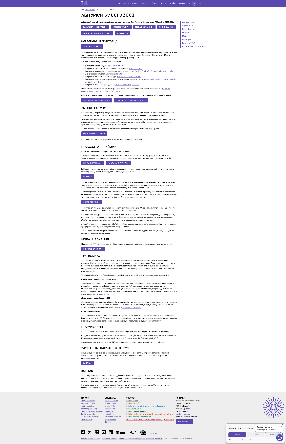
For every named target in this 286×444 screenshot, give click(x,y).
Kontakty (185, 39)
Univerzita (184, 3)
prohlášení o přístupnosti (129, 439)
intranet (153, 433)
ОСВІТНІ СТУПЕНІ (91, 46)
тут (159, 321)
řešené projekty (111, 403)
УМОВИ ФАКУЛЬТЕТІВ (93, 134)
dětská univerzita (88, 414)
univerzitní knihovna (113, 417)
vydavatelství (110, 419)
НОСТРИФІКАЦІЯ (91, 202)
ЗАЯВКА (86, 176)
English (201, 3)
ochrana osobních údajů (90, 439)
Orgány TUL (186, 26)
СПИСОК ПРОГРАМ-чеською (95, 100)
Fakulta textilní (135, 68)
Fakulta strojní (118, 66)
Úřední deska (187, 29)
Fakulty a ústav (188, 22)
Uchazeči (121, 3)
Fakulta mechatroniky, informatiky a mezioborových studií (150, 414)
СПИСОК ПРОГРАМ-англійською (130, 100)
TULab (108, 422)
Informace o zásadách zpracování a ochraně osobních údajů (261, 440)
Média (184, 36)
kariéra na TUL (111, 411)
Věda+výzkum (157, 3)
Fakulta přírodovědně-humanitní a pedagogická (154, 71)
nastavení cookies (109, 439)
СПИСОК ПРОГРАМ (91, 163)
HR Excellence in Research (192, 46)
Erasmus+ (143, 3)
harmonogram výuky (89, 409)
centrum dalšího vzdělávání (92, 411)
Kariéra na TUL (187, 43)
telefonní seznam (183, 414)
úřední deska (110, 409)
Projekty (185, 33)
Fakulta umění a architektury (129, 76)
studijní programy (88, 400)
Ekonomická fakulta (114, 74)
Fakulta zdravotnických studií (127, 84)
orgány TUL (110, 406)
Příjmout (237, 435)
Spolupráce (170, 3)
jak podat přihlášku (88, 403)
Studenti (132, 3)
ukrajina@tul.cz (101, 378)
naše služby (110, 414)
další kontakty (183, 422)
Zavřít (255, 435)
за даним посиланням (99, 294)
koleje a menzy (87, 419)
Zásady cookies (234, 440)
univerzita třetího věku (90, 417)
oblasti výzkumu (111, 400)
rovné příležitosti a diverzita (151, 439)
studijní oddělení (87, 406)
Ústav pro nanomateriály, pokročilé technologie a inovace (150, 419)
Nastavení (274, 435)
